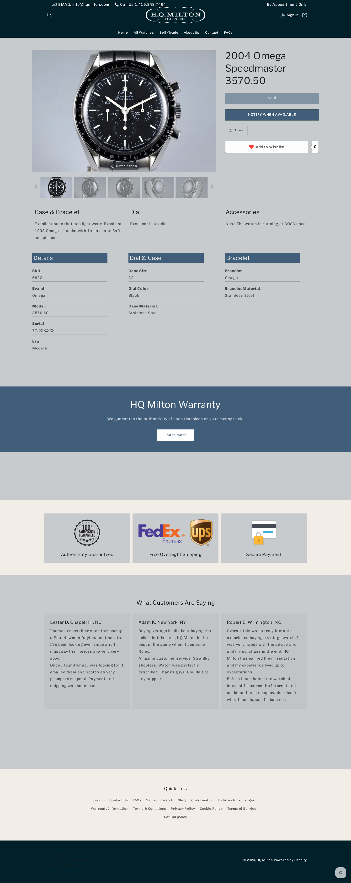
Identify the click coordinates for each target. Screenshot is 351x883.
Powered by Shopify (290, 860)
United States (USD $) (64, 865)
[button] (49, 15)
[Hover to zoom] (124, 110)
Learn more (176, 435)
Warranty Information (109, 809)
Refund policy (175, 817)
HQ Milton (265, 860)
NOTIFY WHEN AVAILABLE (272, 114)
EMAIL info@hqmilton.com (83, 4)
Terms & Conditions (149, 809)
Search (98, 800)
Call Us (143, 4)
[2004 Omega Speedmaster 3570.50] (56, 187)
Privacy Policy (183, 809)
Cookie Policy (211, 809)
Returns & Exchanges (236, 800)
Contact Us (118, 800)
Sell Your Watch (159, 800)
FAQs (137, 800)
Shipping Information (196, 800)
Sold (272, 98)
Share (239, 130)
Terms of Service (241, 809)
